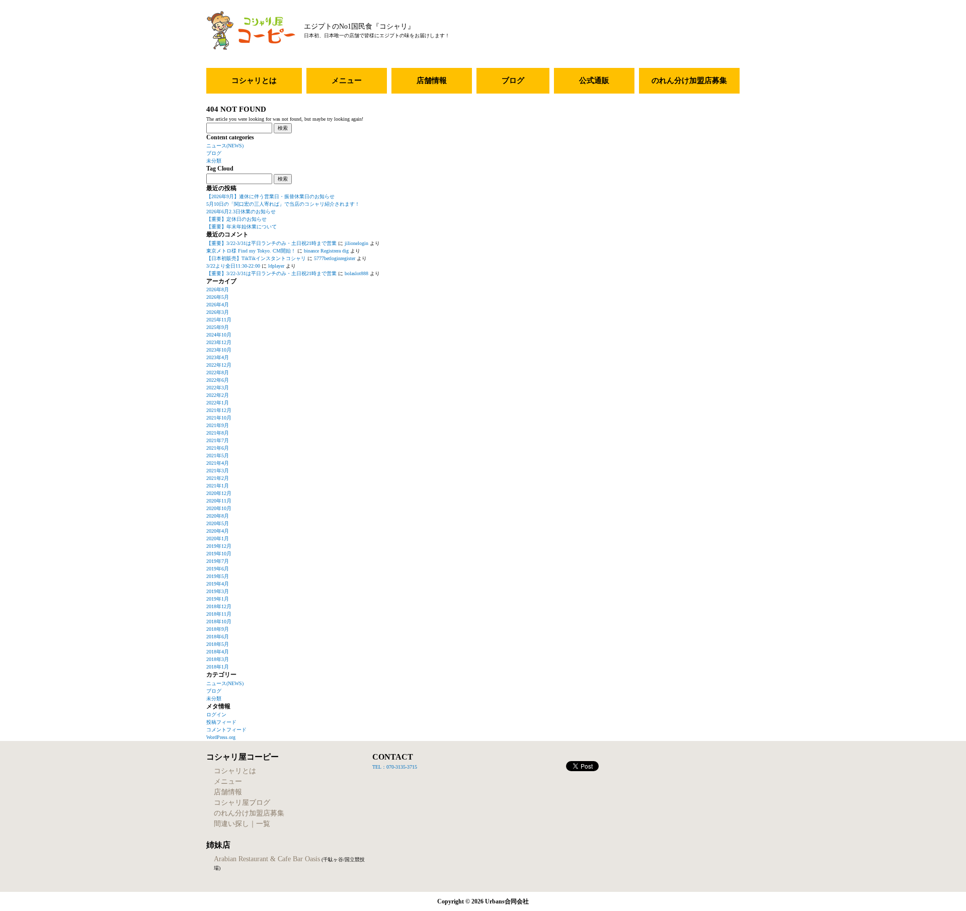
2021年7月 (217, 440)
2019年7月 (217, 561)
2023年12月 (218, 342)
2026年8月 (217, 289)
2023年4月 (217, 357)
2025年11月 (218, 319)
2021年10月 (218, 418)
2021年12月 (218, 410)
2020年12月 (218, 493)
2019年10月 (218, 553)
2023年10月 (218, 350)
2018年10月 (218, 621)
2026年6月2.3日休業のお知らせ (241, 211)
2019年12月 (218, 546)
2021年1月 (217, 485)
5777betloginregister (334, 258)
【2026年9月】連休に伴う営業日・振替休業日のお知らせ (270, 196)
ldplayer (276, 266)
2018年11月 (218, 614)
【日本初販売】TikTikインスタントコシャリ (256, 258)
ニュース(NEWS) (225, 145)
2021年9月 (217, 425)
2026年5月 (217, 297)
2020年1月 (217, 538)
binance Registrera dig (326, 251)
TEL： (379, 767)
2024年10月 (218, 335)
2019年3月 (217, 591)
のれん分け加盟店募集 (689, 80)
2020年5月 (217, 523)
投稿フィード (221, 722)
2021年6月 (217, 448)
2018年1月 (217, 667)
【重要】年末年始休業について (241, 226)
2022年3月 (217, 387)
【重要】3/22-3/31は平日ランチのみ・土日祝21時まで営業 (271, 243)
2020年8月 (217, 516)
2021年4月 (217, 463)
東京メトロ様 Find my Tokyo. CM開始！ (251, 251)
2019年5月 (217, 576)
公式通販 (594, 80)
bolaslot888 (356, 273)
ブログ (513, 80)
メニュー (347, 80)
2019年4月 (217, 584)
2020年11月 (218, 501)
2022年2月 (217, 395)
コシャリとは (254, 80)
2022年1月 (217, 402)
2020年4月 (217, 531)
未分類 (213, 160)
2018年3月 (217, 659)
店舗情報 (432, 80)
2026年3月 (217, 312)
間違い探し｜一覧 (242, 823)
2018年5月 (217, 644)
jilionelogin (356, 243)
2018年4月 (217, 651)
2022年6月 (217, 380)
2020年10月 (218, 508)
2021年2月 (217, 478)
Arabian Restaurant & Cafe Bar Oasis (267, 859)
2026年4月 (217, 304)
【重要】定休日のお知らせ (236, 219)
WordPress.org (220, 737)
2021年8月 (217, 433)
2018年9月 (217, 629)
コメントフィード (226, 729)
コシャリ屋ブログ (242, 802)
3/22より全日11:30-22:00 (233, 266)
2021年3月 (217, 470)
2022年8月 (217, 372)
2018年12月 (218, 606)
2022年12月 (218, 365)
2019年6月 (217, 568)
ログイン (216, 714)
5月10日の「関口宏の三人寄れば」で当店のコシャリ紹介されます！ (283, 204)
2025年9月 (217, 327)
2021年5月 (217, 455)
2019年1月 (217, 599)
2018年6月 (217, 636)
